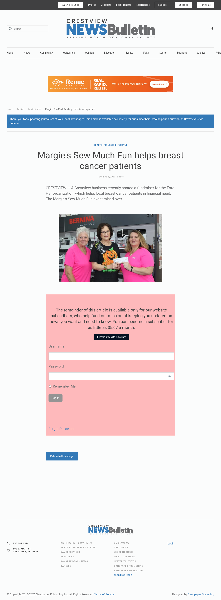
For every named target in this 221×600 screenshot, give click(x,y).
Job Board (106, 4)
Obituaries (69, 52)
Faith (146, 52)
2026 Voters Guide (70, 4)
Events (129, 52)
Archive (201, 52)
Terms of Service (104, 594)
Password (56, 366)
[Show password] (169, 376)
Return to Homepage (61, 456)
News (27, 52)
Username (56, 346)
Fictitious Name (123, 4)
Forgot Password (62, 429)
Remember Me (64, 386)
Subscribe (183, 4)
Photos (92, 4)
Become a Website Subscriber (111, 337)
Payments (205, 4)
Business (182, 52)
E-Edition (162, 4)
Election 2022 (123, 575)
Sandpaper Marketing (201, 594)
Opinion (89, 52)
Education (109, 52)
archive (120, 176)
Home (10, 52)
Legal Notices (143, 4)
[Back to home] (110, 29)
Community (46, 52)
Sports (162, 52)
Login (170, 543)
